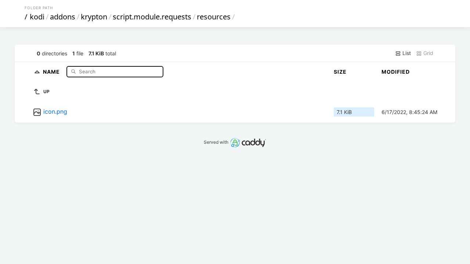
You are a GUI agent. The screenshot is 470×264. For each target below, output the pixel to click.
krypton (94, 17)
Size (340, 72)
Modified (396, 72)
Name (52, 71)
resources (214, 17)
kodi (37, 17)
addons (62, 17)
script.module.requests (152, 17)
